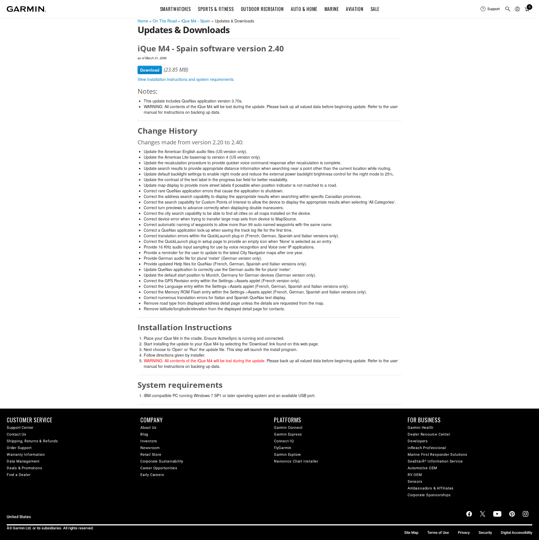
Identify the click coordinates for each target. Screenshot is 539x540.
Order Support (19, 448)
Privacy (464, 532)
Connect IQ (284, 441)
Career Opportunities (158, 468)
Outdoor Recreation (262, 9)
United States (19, 516)
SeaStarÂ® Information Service (435, 461)
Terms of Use (438, 532)
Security (485, 532)
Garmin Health (420, 427)
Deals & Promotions (24, 468)
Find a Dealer (18, 475)
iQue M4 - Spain (195, 21)
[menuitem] (490, 9)
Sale (375, 9)
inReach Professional (427, 448)
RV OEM (415, 475)
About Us (148, 427)
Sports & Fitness (216, 9)
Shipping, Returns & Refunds (32, 441)
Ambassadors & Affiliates (431, 488)
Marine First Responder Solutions (437, 454)
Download (149, 70)
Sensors (415, 481)
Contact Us (16, 434)
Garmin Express (288, 434)
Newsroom (149, 448)
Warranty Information (26, 454)
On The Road (165, 21)
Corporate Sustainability (161, 461)
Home (143, 21)
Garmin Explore (287, 454)
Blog (144, 434)
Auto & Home (304, 9)
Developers (418, 441)
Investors (148, 441)
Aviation (354, 9)
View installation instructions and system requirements (186, 79)
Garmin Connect (288, 427)
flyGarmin (282, 448)
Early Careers (152, 475)
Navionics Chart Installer (296, 461)
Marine (332, 9)
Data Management (23, 461)
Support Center (20, 427)
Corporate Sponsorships (429, 495)
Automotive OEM (422, 468)
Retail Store (150, 454)
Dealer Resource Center (429, 434)
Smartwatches (175, 9)
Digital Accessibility (516, 532)
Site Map (411, 532)
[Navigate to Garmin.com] (26, 9)
